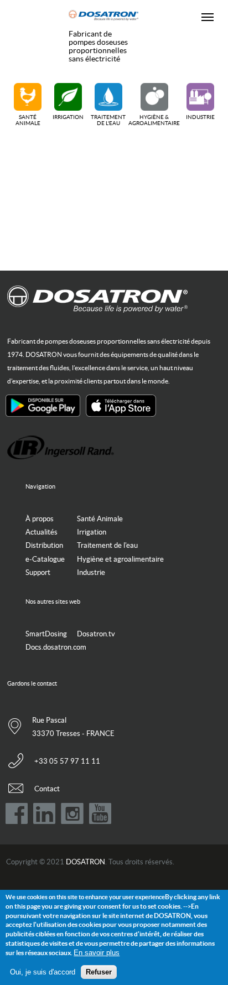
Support (37, 572)
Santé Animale (100, 519)
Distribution (44, 545)
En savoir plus (97, 952)
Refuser (99, 972)
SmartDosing (46, 634)
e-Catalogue (45, 559)
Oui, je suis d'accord (42, 972)
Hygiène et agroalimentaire (120, 559)
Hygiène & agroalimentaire (154, 120)
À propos (39, 519)
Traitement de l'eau (108, 120)
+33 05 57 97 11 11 (67, 761)
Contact (47, 789)
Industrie (200, 117)
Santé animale (27, 120)
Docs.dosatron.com (55, 647)
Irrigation (68, 117)
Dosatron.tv (96, 634)
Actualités (41, 532)
